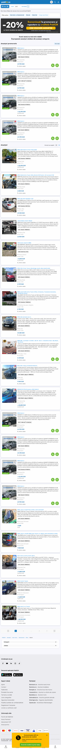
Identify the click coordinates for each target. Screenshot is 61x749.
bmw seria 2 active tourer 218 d (26, 555)
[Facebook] (2, 663)
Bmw (27, 15)
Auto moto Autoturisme (16, 15)
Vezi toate (57, 43)
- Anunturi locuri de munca (40, 689)
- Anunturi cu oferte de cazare (42, 692)
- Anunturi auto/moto (39, 684)
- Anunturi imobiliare (39, 687)
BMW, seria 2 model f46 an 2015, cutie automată (30, 509)
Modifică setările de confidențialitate (12, 702)
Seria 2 (34, 15)
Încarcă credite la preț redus (30, 745)
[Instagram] (15, 663)
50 (59, 145)
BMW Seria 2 (20, 48)
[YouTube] (6, 663)
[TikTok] (19, 663)
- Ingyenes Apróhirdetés (41, 700)
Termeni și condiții (6, 695)
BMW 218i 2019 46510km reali (25, 198)
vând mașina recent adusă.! (24, 220)
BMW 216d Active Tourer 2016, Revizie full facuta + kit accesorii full (35, 175)
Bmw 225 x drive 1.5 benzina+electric (27, 365)
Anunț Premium (5, 719)
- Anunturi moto (37, 695)
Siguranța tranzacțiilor (7, 700)
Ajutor (3, 684)
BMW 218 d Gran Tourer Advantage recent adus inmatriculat (33, 268)
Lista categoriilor (6, 697)
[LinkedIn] (11, 663)
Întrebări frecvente (7, 692)
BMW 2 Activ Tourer (22, 581)
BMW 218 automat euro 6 (24, 317)
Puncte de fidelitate (7, 717)
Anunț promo (5, 724)
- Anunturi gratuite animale (41, 697)
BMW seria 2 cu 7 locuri (23, 606)
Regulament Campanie (8, 705)
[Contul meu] (58, 1)
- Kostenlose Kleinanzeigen (40, 702)
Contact (3, 687)
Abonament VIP (6, 722)
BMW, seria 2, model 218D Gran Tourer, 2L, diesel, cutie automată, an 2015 (37, 533)
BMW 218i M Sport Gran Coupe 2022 (27, 149)
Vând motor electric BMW (24, 242)
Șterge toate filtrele (43, 15)
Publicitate (4, 689)
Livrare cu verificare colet (9, 708)
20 (56, 145)
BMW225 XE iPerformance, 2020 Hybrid (28, 389)
